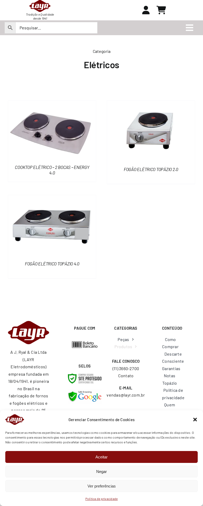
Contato (126, 375)
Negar (101, 471)
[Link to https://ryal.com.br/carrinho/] (161, 10)
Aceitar (101, 457)
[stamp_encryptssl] (85, 375)
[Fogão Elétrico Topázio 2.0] (151, 104)
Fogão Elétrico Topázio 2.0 (151, 169)
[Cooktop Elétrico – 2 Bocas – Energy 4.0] (52, 104)
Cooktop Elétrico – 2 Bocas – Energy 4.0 (52, 169)
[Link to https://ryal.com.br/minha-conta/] (146, 10)
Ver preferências (101, 486)
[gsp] (85, 390)
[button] (195, 419)
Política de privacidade (101, 498)
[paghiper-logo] (85, 343)
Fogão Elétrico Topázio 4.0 (52, 263)
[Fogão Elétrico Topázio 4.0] (52, 198)
